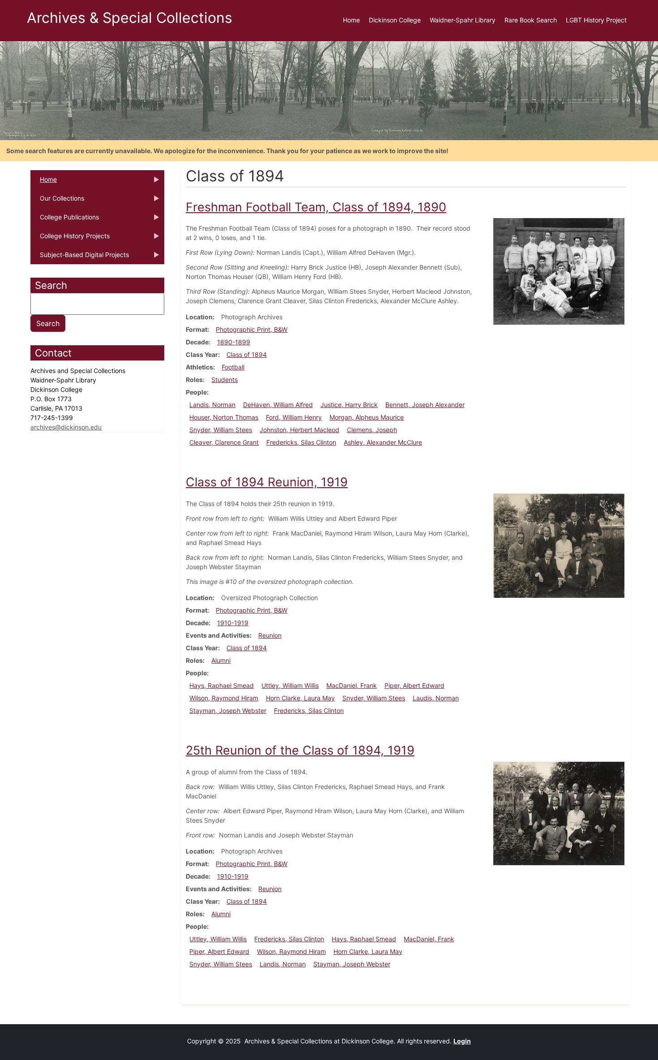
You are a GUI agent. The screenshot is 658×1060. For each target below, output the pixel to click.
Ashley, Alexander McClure (383, 442)
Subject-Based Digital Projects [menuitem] (79, 257)
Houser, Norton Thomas (223, 417)
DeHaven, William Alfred (278, 404)
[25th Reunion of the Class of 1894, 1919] (558, 812)
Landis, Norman (212, 404)
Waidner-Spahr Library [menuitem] (463, 20)
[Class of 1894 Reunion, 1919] (558, 545)
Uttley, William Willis (290, 685)
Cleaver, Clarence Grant (224, 442)
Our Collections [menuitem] (57, 201)
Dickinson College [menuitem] (395, 20)
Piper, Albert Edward (414, 685)
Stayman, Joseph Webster (227, 710)
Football (233, 367)
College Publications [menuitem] (64, 220)
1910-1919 (232, 623)
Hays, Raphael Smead (221, 685)
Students (224, 379)
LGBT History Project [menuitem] (596, 20)
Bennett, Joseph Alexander (425, 404)
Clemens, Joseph (372, 429)
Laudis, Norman (436, 698)
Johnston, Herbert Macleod (299, 429)
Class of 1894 (246, 354)
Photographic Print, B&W (251, 329)
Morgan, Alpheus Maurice (366, 417)
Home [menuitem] (351, 20)
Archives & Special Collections (129, 17)
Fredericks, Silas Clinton (301, 442)
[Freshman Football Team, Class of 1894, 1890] (558, 271)
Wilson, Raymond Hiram (223, 698)
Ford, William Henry (294, 417)
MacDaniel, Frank (351, 685)
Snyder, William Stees (220, 429)
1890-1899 (233, 342)
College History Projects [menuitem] (70, 238)
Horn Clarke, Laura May (300, 698)
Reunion (270, 635)
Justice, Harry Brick (349, 404)
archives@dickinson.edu (66, 427)
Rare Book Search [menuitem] (530, 20)
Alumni (221, 660)
